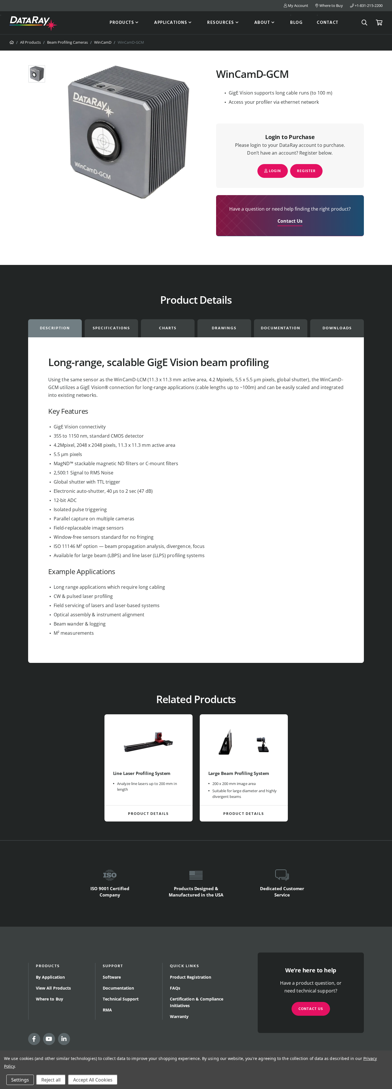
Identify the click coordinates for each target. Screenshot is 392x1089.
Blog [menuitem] (296, 22)
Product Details (148, 814)
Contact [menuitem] (328, 22)
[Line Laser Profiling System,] (148, 742)
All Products (30, 42)
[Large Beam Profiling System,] (244, 742)
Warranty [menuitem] (179, 1016)
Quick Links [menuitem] (184, 966)
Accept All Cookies (92, 1080)
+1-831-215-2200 (368, 5)
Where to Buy (331, 5)
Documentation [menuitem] (118, 988)
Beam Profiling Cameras (67, 42)
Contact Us (290, 221)
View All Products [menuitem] (53, 988)
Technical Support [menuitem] (121, 999)
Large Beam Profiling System (238, 773)
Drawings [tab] (224, 328)
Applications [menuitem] (170, 22)
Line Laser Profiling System (142, 773)
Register (306, 171)
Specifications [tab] (111, 328)
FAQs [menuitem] (175, 988)
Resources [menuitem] (220, 22)
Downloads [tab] (337, 328)
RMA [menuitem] (107, 1010)
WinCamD (102, 42)
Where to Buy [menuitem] (49, 999)
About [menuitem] (262, 22)
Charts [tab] (167, 328)
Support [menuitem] (113, 966)
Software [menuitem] (112, 977)
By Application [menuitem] (50, 977)
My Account (297, 5)
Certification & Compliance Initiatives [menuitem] (197, 1002)
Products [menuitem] (122, 22)
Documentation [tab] (280, 328)
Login (274, 171)
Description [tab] (55, 328)
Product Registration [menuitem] (190, 977)
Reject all (51, 1080)
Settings (20, 1080)
